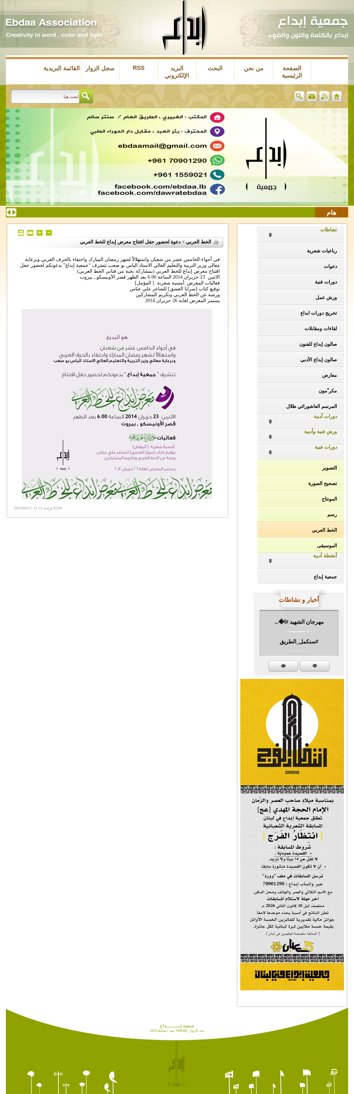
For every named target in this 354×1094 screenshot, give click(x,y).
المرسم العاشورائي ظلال (311, 406)
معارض (329, 375)
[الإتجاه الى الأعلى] (283, 666)
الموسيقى (327, 545)
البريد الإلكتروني (177, 72)
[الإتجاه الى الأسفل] (314, 666)
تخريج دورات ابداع (318, 313)
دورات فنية (326, 281)
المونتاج (329, 499)
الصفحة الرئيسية (292, 72)
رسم (332, 514)
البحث (215, 68)
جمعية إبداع (325, 576)
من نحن (253, 68)
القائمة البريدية (62, 68)
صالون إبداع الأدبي (318, 359)
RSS (139, 68)
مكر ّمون (328, 390)
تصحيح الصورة (322, 483)
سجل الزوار (100, 68)
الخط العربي (324, 530)
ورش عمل (326, 297)
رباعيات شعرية (322, 250)
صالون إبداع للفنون (318, 344)
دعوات (330, 266)
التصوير (329, 467)
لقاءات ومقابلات (321, 328)
